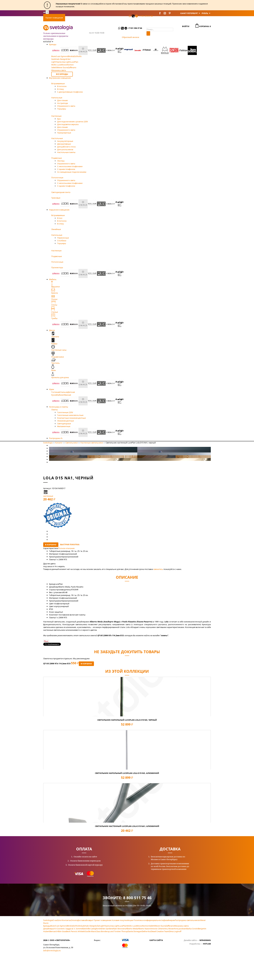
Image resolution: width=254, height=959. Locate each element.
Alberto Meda (132, 928)
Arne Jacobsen (180, 928)
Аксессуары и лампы (58, 406)
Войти (185, 26)
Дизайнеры (48, 928)
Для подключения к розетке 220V (72, 121)
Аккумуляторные (65, 141)
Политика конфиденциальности (148, 920)
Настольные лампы (66, 152)
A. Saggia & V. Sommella (73, 928)
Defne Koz (146, 931)
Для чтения (62, 100)
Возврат (89, 920)
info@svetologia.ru (52, 950)
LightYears (104, 925)
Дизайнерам (169, 920)
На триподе (62, 103)
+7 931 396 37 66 (146, 16)
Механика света (181, 925)
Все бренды (62, 74)
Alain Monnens (119, 928)
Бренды (52, 44)
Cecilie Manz (90, 931)
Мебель (52, 279)
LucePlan (123, 925)
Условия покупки (119, 920)
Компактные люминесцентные (71, 418)
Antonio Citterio (157, 928)
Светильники (71, 442)
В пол (59, 218)
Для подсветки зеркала (67, 124)
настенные (48, 496)
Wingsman (205, 940)
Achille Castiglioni (92, 928)
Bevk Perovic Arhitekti (75, 931)
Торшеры (61, 108)
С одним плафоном (66, 169)
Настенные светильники (91, 442)
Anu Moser (169, 928)
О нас (54, 920)
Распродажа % (55, 438)
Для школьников (65, 149)
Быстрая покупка (69, 544)
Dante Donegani (135, 931)
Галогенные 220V (65, 412)
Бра (59, 118)
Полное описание (66, 548)
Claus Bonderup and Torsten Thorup (112, 931)
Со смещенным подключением (71, 172)
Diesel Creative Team (160, 931)
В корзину (50, 544)
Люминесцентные (65, 420)
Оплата (70, 17)
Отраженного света (66, 106)
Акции (130, 920)
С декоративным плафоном (70, 92)
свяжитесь (158, 569)
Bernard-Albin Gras (58, 931)
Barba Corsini (192, 928)
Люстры (61, 160)
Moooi (139, 925)
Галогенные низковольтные (70, 415)
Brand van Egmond (58, 925)
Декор (52, 330)
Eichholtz (77, 925)
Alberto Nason (144, 928)
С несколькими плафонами (69, 166)
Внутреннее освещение (60, 78)
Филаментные (63, 426)
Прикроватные (64, 132)
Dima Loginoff (175, 931)
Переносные (63, 237)
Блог (59, 920)
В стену (60, 89)
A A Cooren (58, 928)
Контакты (121, 17)
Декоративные (64, 144)
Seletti (151, 925)
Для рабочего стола (66, 146)
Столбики (61, 240)
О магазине (107, 17)
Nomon (145, 925)
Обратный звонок (130, 37)
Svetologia (47, 442)
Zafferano (170, 925)
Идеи (51, 389)
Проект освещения (54, 17)
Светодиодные (64, 423)
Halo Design (90, 925)
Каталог (59, 442)
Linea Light (114, 925)
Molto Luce (132, 925)
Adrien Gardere (106, 928)
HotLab (207, 943)
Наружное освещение (59, 209)
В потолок (62, 86)
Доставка (82, 17)
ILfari (97, 925)
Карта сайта (156, 940)
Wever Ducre (160, 925)
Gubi (83, 925)
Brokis (70, 925)
